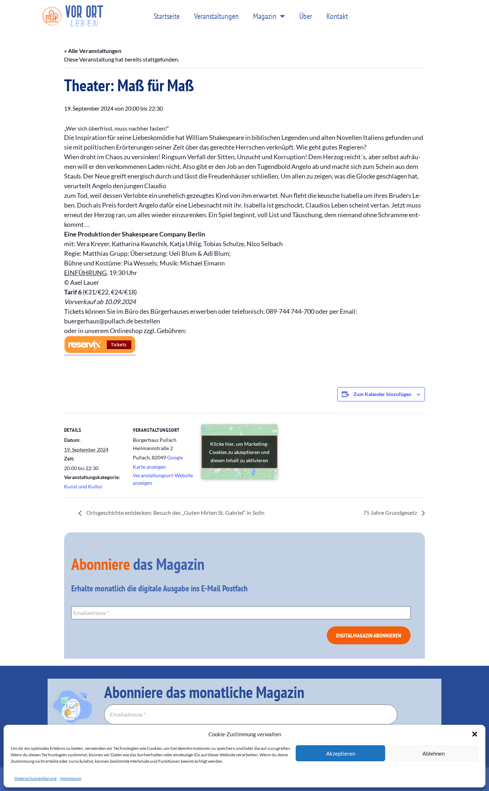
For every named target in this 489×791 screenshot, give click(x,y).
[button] (474, 734)
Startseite (167, 16)
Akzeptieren (340, 753)
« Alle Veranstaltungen (92, 50)
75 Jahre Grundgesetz (390, 512)
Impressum (70, 778)
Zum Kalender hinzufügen (382, 394)
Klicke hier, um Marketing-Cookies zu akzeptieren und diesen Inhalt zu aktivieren (239, 452)
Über (305, 16)
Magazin (264, 16)
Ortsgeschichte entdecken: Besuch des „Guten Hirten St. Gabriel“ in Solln (175, 512)
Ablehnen (433, 753)
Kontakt (337, 16)
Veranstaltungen (216, 16)
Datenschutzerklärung (35, 778)
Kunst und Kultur (83, 486)
